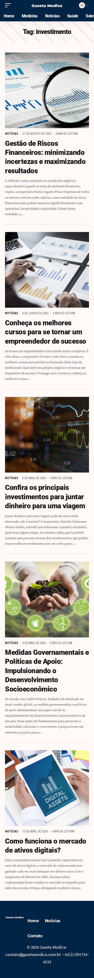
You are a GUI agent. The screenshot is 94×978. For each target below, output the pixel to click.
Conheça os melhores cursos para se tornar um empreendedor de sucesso (46, 332)
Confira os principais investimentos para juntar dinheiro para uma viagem (45, 496)
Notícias (11, 133)
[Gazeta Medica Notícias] (47, 5)
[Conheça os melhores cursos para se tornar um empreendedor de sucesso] (47, 270)
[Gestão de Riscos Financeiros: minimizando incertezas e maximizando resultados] (47, 90)
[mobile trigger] (9, 5)
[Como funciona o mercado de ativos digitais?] (47, 788)
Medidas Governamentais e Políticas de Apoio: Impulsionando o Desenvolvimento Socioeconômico (47, 670)
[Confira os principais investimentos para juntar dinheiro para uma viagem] (47, 435)
